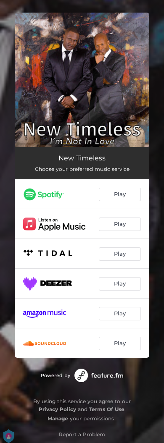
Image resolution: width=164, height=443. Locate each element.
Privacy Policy (57, 409)
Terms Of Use (106, 409)
